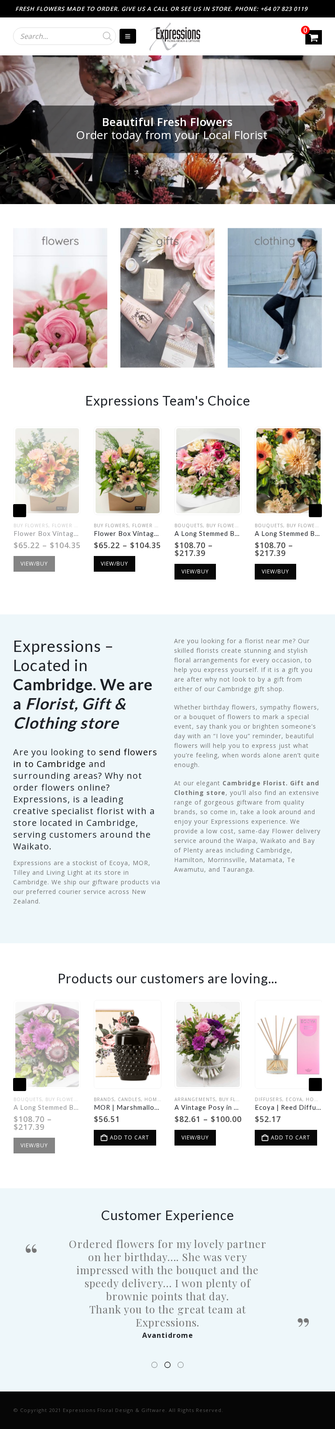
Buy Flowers (30, 525)
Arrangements (114, 1099)
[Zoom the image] (60, 233)
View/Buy (34, 563)
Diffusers (188, 1099)
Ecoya (213, 1099)
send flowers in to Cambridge (85, 758)
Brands (23, 1099)
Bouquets (108, 525)
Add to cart (48, 1137)
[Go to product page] (47, 470)
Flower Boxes (70, 525)
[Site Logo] (174, 36)
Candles (48, 1099)
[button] (19, 510)
